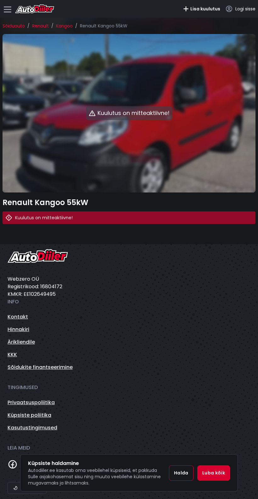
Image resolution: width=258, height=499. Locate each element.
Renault (40, 26)
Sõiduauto (14, 26)
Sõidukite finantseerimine (40, 367)
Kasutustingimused (32, 427)
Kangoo (64, 26)
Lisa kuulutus (205, 9)
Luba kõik (213, 473)
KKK (12, 354)
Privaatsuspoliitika (31, 402)
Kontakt (18, 316)
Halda (181, 473)
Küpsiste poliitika (29, 415)
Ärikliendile (21, 342)
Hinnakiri (18, 329)
